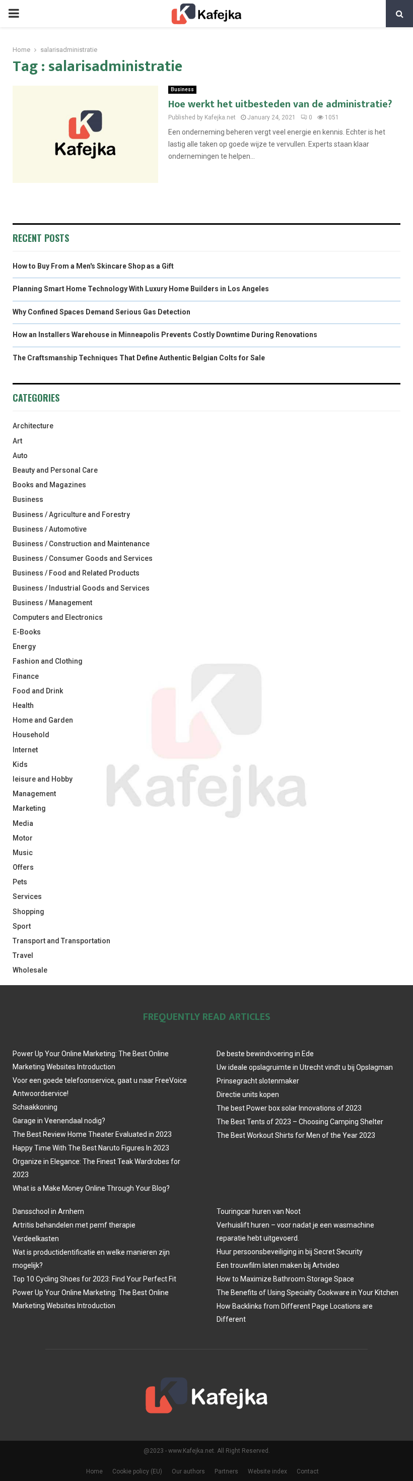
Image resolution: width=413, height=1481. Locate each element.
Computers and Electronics (58, 617)
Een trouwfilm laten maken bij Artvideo (278, 1265)
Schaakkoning (35, 1107)
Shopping (28, 912)
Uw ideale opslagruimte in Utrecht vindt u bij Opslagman (305, 1067)
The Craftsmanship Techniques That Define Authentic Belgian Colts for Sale (139, 358)
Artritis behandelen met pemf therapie (74, 1225)
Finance (26, 676)
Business (182, 89)
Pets (20, 882)
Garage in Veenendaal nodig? (59, 1121)
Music (23, 853)
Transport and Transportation (61, 941)
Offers (23, 867)
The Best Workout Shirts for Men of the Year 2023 (296, 1135)
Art (17, 441)
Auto (20, 456)
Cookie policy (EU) (137, 1471)
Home (94, 1471)
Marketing (29, 808)
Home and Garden (43, 720)
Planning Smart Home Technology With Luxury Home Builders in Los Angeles (141, 289)
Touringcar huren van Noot (259, 1211)
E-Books (27, 632)
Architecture (33, 426)
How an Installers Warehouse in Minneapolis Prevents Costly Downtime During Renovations (165, 335)
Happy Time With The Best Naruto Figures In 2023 (91, 1148)
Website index (267, 1471)
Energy (24, 646)
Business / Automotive (50, 529)
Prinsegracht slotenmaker (258, 1081)
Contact (308, 1471)
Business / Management (52, 603)
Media (23, 823)
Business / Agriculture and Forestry (71, 514)
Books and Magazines (49, 485)
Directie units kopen (248, 1094)
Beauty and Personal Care (55, 470)
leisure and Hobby (43, 779)
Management (34, 794)
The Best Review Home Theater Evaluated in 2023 (92, 1134)
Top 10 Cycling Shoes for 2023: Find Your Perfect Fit (94, 1279)
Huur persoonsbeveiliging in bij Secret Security (290, 1252)
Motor (23, 838)
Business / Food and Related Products (76, 573)
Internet (25, 750)
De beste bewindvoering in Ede (265, 1054)
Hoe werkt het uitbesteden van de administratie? (280, 104)
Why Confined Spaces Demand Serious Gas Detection (101, 312)
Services (27, 896)
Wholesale (30, 970)
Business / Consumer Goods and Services (83, 558)
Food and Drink (38, 691)
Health (23, 705)
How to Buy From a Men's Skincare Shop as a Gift (93, 266)
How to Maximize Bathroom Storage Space (285, 1279)
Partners (226, 1471)
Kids (20, 764)
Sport (22, 926)
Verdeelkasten (36, 1239)
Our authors (188, 1471)
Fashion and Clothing (48, 661)
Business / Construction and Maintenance (81, 544)
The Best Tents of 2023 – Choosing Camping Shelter (300, 1122)
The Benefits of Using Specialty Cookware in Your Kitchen (307, 1293)
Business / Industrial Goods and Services (81, 588)
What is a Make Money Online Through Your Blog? (91, 1188)
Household (31, 735)
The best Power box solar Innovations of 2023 (289, 1108)
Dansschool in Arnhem (48, 1211)
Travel (23, 955)
